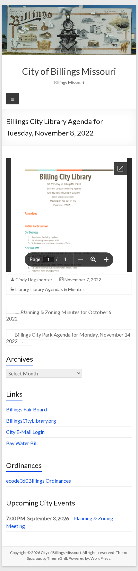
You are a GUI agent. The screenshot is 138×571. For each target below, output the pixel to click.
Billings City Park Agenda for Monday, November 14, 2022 (68, 337)
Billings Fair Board (26, 409)
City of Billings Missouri (69, 71)
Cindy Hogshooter (33, 279)
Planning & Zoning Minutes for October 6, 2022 (59, 315)
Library (22, 289)
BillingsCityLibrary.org (31, 420)
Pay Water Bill (22, 443)
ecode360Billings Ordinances (38, 481)
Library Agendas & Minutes (57, 289)
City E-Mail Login (25, 432)
